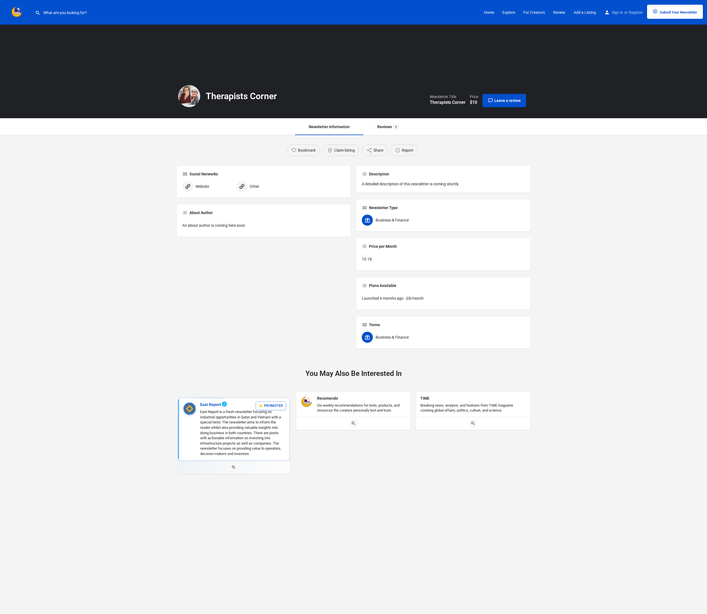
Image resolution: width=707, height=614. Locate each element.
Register (636, 12)
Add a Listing (585, 12)
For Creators (534, 12)
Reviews (387, 127)
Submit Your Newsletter (678, 12)
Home (489, 12)
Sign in (617, 12)
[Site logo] (17, 12)
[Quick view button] (233, 467)
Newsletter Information (329, 127)
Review (559, 12)
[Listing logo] (189, 96)
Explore (508, 12)
